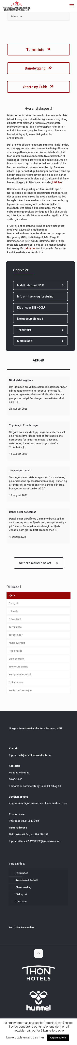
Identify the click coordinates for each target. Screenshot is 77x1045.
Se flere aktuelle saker (35, 563)
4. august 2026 (17, 536)
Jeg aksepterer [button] (58, 1037)
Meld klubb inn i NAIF (30, 285)
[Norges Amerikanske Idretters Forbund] (16, 6)
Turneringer (16, 634)
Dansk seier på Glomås (22, 511)
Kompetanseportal (20, 674)
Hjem (12, 595)
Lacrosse (21, 901)
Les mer (38, 1037)
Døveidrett (15, 619)
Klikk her (31, 248)
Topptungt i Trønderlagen (24, 425)
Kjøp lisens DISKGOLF (31, 307)
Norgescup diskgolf (30, 318)
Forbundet (21, 872)
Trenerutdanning (18, 666)
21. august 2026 (18, 408)
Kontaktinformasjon (20, 690)
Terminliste (35, 50)
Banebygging (35, 68)
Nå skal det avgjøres (21, 380)
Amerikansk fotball (26, 880)
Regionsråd (15, 650)
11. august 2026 (18, 453)
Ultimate (13, 611)
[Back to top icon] (38, 953)
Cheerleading (23, 887)
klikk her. (57, 182)
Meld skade (24, 340)
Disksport (21, 894)
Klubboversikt (17, 642)
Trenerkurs (24, 329)
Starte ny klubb (35, 87)
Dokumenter (16, 682)
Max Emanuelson (25, 927)
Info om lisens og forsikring (35, 296)
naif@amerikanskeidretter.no (35, 755)
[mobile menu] (71, 6)
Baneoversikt (16, 658)
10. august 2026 (18, 495)
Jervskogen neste (19, 470)
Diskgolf (14, 603)
